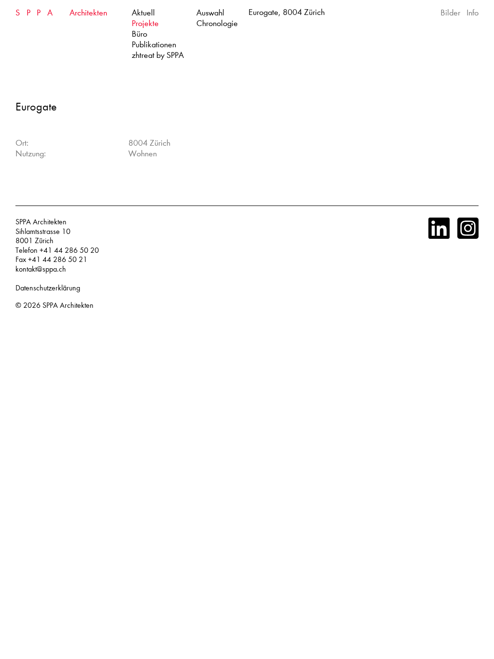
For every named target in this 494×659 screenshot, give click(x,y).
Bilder (450, 13)
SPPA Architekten (68, 305)
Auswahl (210, 13)
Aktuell (143, 13)
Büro (139, 34)
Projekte (145, 23)
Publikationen (154, 45)
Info (473, 13)
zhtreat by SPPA (158, 55)
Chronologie (217, 23)
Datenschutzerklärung (47, 288)
